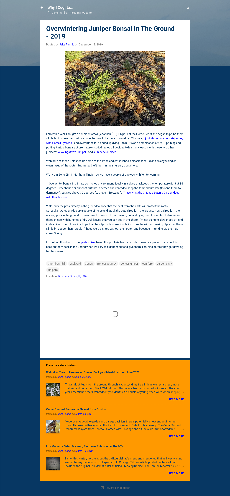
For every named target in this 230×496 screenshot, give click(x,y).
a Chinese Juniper (104, 152)
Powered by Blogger (117, 487)
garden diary (88, 242)
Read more (176, 399)
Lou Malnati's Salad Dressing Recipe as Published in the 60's (84, 446)
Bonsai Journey (107, 263)
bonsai (89, 263)
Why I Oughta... (60, 7)
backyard (75, 263)
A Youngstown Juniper (72, 152)
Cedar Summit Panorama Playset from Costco (76, 409)
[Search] (188, 8)
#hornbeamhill (57, 263)
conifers (147, 263)
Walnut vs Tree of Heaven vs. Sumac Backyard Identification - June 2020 (92, 372)
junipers (53, 270)
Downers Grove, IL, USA (72, 276)
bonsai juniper (129, 263)
